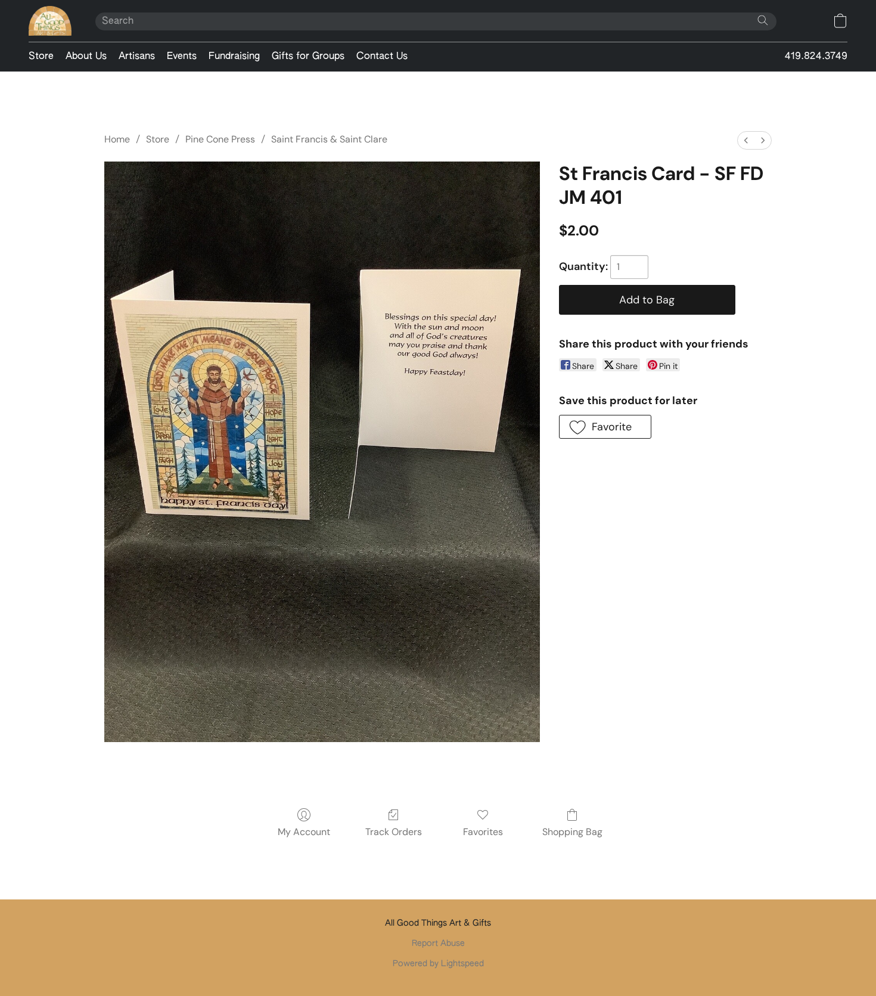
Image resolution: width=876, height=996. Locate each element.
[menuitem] (746, 140)
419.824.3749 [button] (816, 56)
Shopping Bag (572, 832)
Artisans (137, 56)
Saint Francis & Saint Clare (329, 139)
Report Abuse (438, 943)
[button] (50, 21)
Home (117, 139)
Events (182, 56)
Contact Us (382, 56)
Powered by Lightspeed (438, 964)
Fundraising (234, 56)
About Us (86, 56)
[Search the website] (763, 20)
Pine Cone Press (220, 139)
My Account (304, 832)
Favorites (483, 832)
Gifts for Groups (308, 56)
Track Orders (393, 832)
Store (41, 56)
